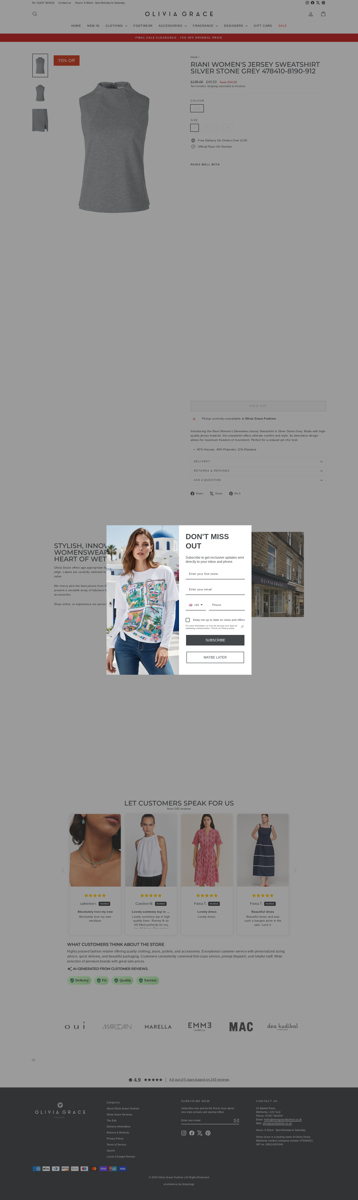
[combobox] (196, 605)
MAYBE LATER (215, 657)
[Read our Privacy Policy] (242, 626)
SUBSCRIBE (215, 640)
